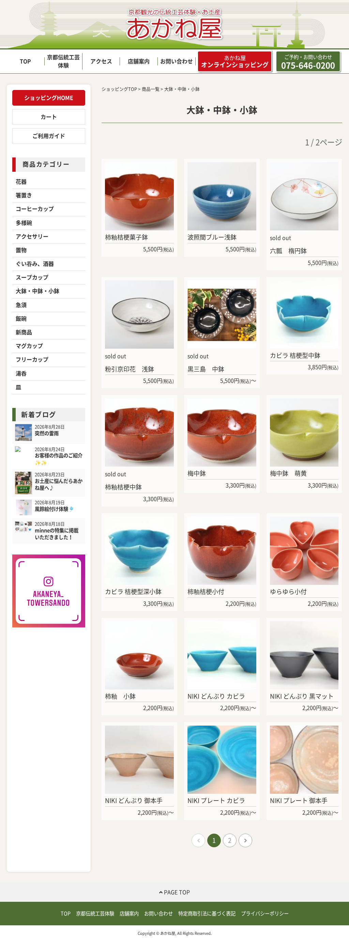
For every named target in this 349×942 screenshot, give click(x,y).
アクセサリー (32, 236)
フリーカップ (32, 359)
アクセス (101, 61)
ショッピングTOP (119, 89)
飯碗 (21, 318)
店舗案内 (139, 61)
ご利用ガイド (48, 136)
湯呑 (21, 373)
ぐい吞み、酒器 (35, 264)
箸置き (24, 195)
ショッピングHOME (48, 98)
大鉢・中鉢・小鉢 (37, 291)
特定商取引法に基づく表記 (207, 913)
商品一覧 (151, 89)
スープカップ (32, 277)
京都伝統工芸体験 (95, 913)
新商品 (24, 332)
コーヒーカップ (35, 209)
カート (49, 117)
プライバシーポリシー (265, 913)
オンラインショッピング (235, 61)
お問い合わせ (176, 61)
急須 (21, 305)
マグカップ (29, 346)
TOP (25, 61)
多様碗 (24, 223)
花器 (21, 181)
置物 (21, 250)
